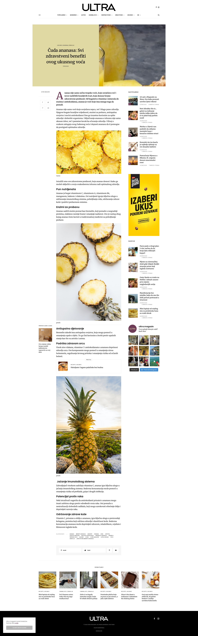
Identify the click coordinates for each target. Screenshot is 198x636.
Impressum (99, 631)
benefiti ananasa (81, 534)
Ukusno (59, 45)
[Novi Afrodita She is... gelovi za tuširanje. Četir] (144, 361)
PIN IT (90, 152)
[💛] (154, 351)
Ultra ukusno (105, 537)
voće (111, 537)
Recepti (73, 364)
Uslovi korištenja (99, 627)
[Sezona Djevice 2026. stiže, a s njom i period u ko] (133, 361)
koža (102, 534)
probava (111, 535)
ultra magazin (94, 537)
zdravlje (72, 538)
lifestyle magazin (75, 535)
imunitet (90, 534)
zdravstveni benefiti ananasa (85, 538)
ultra (87, 537)
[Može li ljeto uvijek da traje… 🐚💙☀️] (154, 361)
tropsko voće (73, 537)
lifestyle (107, 534)
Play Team (111, 624)
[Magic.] (144, 340)
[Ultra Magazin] (99, 7)
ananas (72, 534)
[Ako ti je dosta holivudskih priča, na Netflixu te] (144, 351)
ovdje (16, 623)
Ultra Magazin (45, 92)
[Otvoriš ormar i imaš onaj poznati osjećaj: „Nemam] (154, 340)
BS (138, 15)
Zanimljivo (63, 591)
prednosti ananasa (101, 535)
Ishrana (65, 45)
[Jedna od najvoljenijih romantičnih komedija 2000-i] (133, 351)
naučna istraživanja (87, 535)
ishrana (96, 534)
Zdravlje (71, 45)
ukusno (81, 537)
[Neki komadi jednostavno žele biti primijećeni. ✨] (133, 340)
